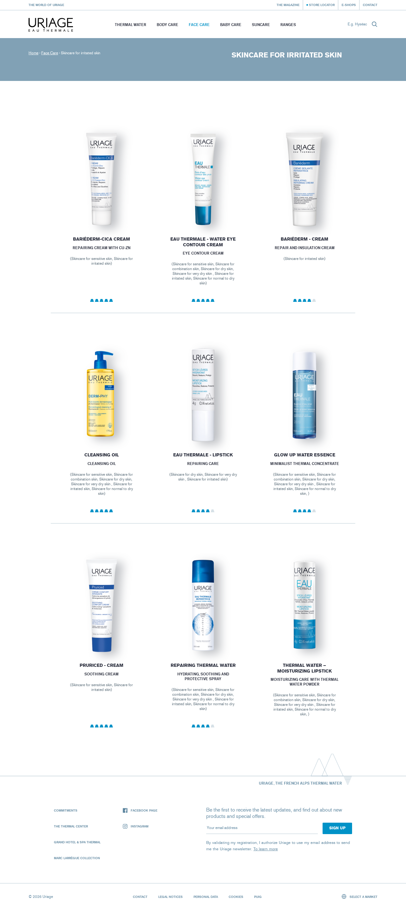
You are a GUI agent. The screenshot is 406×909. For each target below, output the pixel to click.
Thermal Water (130, 24)
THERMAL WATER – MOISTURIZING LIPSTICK (304, 668)
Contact (370, 5)
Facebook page (144, 810)
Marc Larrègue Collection (77, 858)
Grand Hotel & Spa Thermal (77, 842)
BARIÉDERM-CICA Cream (101, 239)
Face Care (199, 24)
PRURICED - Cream (101, 665)
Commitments (65, 810)
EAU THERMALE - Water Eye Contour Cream (203, 242)
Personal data (205, 897)
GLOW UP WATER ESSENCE (304, 455)
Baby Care (230, 24)
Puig (258, 897)
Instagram (139, 826)
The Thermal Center (71, 826)
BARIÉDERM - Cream (304, 239)
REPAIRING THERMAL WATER (202, 665)
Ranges (288, 24)
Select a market (363, 897)
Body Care (167, 24)
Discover (101, 211)
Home (33, 53)
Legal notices (170, 897)
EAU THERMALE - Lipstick (203, 455)
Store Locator (322, 5)
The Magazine (288, 5)
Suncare (261, 24)
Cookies (236, 897)
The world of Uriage (46, 5)
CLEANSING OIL (101, 455)
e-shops (349, 5)
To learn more (265, 848)
